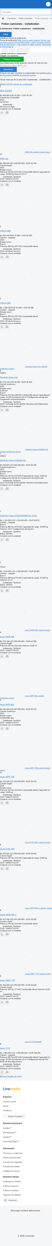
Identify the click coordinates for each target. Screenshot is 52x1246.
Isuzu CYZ (5, 1048)
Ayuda (5, 1106)
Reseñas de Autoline (11, 1166)
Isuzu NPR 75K (7, 777)
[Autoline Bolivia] (16, 4)
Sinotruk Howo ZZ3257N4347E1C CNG (18, 516)
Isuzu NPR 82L (7, 704)
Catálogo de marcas (11, 1171)
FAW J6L (4, 158)
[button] (48, 4)
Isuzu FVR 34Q (7, 849)
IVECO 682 (5, 231)
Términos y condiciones (13, 1153)
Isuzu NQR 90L (7, 637)
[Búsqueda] (48, 11)
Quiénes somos (9, 1101)
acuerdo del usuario (28, 75)
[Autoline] (3, 18)
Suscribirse (8, 69)
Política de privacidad (12, 1158)
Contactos (7, 1110)
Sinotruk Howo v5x (9, 377)
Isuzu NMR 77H (7, 980)
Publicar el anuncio (12, 59)
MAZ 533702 (6, 91)
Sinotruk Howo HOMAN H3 (12, 460)
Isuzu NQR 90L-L (8, 914)
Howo (2, 566)
